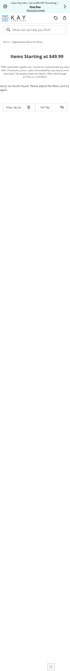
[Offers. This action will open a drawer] (56, 18)
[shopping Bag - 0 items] (66, 19)
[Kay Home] (18, 18)
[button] (65, 6)
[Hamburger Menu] (5, 18)
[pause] (5, 6)
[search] (8, 30)
